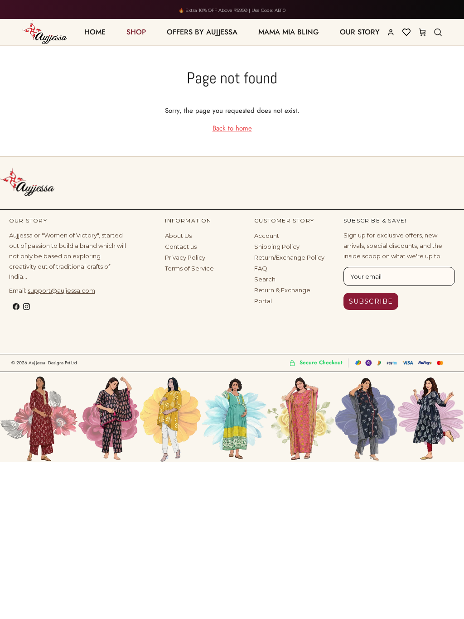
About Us (178, 235)
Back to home (232, 128)
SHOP (136, 32)
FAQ (260, 268)
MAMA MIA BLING (288, 32)
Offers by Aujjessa (202, 32)
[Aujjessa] (27, 182)
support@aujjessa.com (61, 290)
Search (265, 279)
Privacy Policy (185, 257)
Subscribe (371, 301)
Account (266, 235)
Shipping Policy (277, 246)
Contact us (181, 246)
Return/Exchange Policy (289, 257)
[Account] (390, 32)
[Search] (437, 32)
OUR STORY (360, 32)
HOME (95, 32)
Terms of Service (189, 268)
